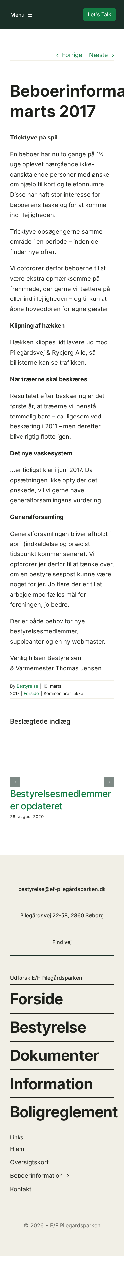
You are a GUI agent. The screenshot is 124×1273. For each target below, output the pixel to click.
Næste (98, 54)
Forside (31, 693)
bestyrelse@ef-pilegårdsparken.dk (62, 889)
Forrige (72, 54)
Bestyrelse (27, 686)
